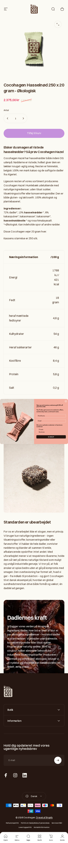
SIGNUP (51, 437)
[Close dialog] (66, 401)
